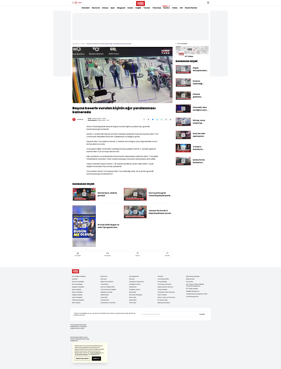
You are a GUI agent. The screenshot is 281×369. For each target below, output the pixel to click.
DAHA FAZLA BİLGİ (82, 358)
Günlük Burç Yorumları (108, 303)
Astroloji (131, 279)
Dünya (105, 8)
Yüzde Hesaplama (192, 296)
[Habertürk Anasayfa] (140, 3)
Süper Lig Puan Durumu (165, 287)
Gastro (166, 8)
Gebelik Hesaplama (192, 291)
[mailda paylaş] (166, 119)
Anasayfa (75, 44)
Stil (181, 8)
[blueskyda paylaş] (153, 119)
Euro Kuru (104, 279)
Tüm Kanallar (182, 44)
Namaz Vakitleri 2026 (108, 287)
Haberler (74, 279)
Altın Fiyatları (76, 303)
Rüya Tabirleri (162, 295)
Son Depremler (134, 276)
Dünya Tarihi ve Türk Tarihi (166, 297)
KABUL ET (96, 358)
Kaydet (202, 314)
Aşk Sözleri (132, 292)
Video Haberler (162, 289)
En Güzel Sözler (163, 300)
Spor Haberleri (76, 289)
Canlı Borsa (104, 284)
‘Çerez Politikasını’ (96, 353)
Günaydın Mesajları (135, 295)
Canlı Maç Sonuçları (164, 284)
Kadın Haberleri (77, 297)
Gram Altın (132, 297)
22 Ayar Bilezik (162, 282)
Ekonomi (96, 8)
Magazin (121, 8)
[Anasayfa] (75, 271)
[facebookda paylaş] (144, 119)
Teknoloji (156, 8)
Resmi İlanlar (191, 8)
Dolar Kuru (104, 276)
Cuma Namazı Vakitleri (108, 289)
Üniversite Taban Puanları (166, 292)
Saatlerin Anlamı (134, 289)
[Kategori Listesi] (208, 2)
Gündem (86, 8)
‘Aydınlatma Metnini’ (81, 354)
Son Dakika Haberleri (79, 276)
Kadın (130, 8)
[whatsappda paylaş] (161, 119)
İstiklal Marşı (105, 295)
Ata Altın (160, 276)
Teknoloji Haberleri (78, 300)
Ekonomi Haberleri (78, 282)
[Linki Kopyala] (170, 119)
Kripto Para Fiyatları (107, 282)
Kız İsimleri (189, 282)
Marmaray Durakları (193, 276)
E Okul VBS (104, 297)
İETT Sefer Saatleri (192, 289)
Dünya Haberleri (77, 292)
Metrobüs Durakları (164, 303)
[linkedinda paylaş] (157, 119)
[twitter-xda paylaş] (148, 119)
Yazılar (146, 8)
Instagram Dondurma (136, 282)
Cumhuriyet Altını (163, 279)
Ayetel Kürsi (133, 287)
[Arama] (73, 2)
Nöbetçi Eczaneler (106, 292)
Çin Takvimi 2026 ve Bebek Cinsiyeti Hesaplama (195, 285)
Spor (113, 8)
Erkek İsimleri (190, 279)
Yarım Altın (132, 303)
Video (174, 8)
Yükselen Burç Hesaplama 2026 (196, 294)
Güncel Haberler (77, 284)
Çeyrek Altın (133, 300)
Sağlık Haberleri (77, 295)
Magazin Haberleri (78, 287)
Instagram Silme (134, 284)
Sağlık (138, 8)
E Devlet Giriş (105, 300)
